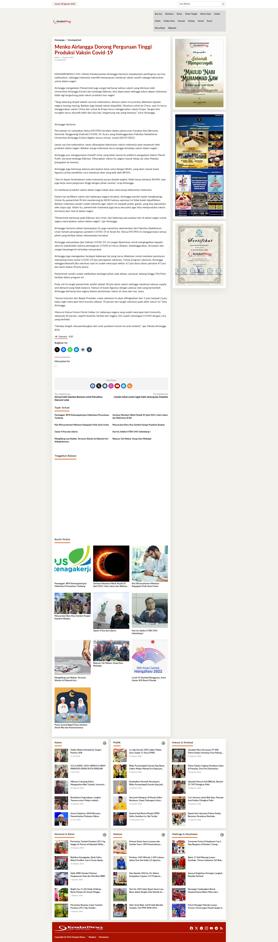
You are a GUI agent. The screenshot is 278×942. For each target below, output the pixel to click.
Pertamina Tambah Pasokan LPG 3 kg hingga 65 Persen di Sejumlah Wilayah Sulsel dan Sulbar (88, 843)
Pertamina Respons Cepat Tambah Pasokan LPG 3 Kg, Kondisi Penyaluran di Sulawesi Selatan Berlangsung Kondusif (86, 907)
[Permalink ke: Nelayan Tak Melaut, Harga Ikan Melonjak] (111, 650)
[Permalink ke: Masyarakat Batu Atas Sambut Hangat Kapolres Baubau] (73, 603)
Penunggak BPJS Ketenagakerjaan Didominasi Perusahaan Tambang (82, 416)
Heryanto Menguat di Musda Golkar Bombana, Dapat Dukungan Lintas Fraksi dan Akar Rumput (145, 799)
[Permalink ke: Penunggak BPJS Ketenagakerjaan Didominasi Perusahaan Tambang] (73, 563)
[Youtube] (117, 385)
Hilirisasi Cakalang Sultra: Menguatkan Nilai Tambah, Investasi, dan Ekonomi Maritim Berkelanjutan (87, 783)
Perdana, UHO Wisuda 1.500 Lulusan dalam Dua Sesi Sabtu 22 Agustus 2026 (146, 859)
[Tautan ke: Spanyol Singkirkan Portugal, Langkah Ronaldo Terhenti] (178, 878)
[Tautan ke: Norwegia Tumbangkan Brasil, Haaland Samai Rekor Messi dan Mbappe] (178, 894)
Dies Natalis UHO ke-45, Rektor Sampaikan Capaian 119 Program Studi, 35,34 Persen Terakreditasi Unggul (144, 875)
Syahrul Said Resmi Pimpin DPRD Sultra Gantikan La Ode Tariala (144, 815)
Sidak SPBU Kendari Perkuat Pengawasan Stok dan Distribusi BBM (87, 874)
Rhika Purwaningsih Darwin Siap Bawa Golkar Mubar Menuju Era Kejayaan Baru (146, 767)
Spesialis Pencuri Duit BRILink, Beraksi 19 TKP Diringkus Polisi (205, 783)
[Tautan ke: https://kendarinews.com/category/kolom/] (105, 743)
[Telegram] (123, 385)
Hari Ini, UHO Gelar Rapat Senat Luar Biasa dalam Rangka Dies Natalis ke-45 (146, 891)
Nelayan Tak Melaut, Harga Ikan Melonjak (131, 439)
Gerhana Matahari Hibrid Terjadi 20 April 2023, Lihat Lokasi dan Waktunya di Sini (140, 416)
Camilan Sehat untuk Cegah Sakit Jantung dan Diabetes (141, 395)
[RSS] (129, 385)
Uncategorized (60, 60)
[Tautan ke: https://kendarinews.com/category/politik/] (163, 743)
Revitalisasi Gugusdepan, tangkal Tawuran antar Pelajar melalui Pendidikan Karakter (85, 799)
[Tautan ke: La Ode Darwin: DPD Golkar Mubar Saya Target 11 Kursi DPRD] (120, 755)
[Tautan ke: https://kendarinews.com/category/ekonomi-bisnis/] (105, 835)
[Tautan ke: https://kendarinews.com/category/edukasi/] (163, 835)
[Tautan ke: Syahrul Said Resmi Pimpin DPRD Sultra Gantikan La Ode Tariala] (120, 819)
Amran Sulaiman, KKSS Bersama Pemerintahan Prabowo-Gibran (85, 815)
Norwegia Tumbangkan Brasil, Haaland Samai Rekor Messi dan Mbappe (203, 891)
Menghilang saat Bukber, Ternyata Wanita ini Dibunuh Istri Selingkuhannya (81, 440)
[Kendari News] (61, 22)
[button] (223, 4)
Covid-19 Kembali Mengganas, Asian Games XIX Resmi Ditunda (149, 679)
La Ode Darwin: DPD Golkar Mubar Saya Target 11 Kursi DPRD (145, 751)
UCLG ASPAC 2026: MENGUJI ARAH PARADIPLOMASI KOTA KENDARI (87, 767)
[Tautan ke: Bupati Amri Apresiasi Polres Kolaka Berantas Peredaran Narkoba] (178, 819)
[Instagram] (111, 385)
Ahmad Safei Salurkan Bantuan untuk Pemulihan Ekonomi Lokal (78, 397)
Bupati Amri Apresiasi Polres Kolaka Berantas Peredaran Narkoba (204, 815)
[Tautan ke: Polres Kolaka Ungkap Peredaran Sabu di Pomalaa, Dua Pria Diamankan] (178, 771)
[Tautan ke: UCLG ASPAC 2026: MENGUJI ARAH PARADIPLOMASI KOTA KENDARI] (61, 771)
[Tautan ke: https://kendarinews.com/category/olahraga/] (222, 835)
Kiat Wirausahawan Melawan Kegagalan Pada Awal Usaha (82, 425)
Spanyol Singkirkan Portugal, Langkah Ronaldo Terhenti (205, 874)
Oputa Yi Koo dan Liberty (66, 432)
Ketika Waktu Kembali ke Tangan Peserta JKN (85, 751)
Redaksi (92, 937)
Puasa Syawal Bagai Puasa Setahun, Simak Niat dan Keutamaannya (71, 726)
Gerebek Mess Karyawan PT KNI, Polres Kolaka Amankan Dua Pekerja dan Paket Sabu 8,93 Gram (205, 751)
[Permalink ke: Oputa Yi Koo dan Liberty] (111, 611)
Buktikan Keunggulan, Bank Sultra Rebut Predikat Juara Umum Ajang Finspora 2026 (86, 859)
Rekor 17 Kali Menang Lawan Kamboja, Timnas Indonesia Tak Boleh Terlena (205, 859)
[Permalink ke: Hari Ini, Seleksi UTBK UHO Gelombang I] (150, 611)
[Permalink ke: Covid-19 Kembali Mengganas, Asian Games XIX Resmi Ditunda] (150, 658)
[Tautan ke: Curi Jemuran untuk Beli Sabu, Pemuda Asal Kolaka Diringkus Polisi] (178, 803)
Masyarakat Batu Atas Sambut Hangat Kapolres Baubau (138, 425)
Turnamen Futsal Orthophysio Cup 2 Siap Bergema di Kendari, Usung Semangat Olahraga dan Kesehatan (204, 843)
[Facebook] (92, 385)
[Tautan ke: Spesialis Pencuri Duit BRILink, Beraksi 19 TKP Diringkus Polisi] (178, 787)
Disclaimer (104, 937)
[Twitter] (98, 385)
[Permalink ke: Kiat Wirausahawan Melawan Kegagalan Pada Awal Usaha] (150, 563)
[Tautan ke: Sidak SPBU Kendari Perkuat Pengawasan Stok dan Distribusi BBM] (61, 878)
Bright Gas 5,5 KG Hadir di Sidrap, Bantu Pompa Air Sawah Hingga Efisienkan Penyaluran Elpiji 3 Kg (85, 891)
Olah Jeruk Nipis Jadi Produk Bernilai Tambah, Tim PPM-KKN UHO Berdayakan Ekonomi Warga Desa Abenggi (146, 907)
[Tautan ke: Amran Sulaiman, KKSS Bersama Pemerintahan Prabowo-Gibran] (61, 819)
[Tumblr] (104, 385)
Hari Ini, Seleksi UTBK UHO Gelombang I (131, 432)
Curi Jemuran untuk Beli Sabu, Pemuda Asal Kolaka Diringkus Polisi (205, 799)
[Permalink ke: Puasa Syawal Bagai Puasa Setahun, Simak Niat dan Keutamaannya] (73, 705)
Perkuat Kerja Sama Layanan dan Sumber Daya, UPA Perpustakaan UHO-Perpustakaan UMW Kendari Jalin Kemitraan (145, 843)
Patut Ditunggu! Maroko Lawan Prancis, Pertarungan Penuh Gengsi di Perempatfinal (205, 907)
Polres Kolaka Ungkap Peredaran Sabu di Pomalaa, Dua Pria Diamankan (205, 767)
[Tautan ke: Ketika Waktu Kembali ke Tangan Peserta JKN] (61, 755)
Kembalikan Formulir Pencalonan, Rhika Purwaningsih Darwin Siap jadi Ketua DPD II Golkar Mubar (145, 783)
